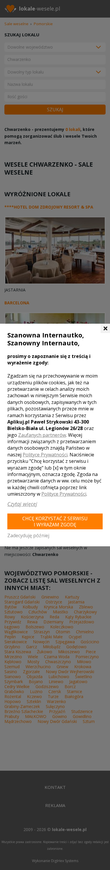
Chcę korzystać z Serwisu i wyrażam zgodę (55, 521)
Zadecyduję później (28, 535)
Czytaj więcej (22, 503)
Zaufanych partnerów (42, 435)
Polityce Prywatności (45, 454)
